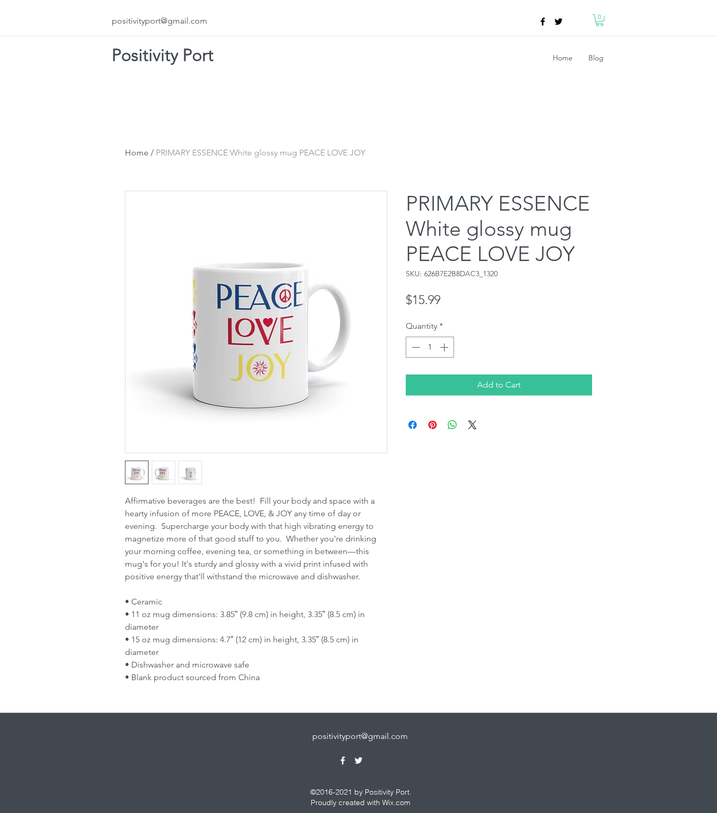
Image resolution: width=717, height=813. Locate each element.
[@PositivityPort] (558, 21)
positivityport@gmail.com (159, 21)
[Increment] (445, 347)
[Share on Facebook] (412, 425)
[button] (600, 20)
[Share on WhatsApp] (452, 425)
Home (137, 153)
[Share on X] (472, 425)
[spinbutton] (430, 347)
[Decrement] (414, 347)
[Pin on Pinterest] (432, 425)
